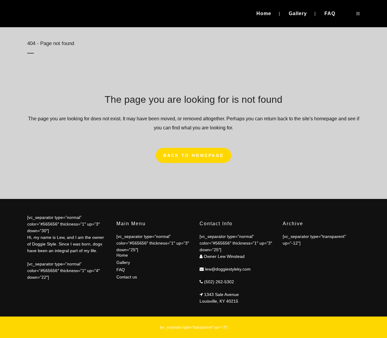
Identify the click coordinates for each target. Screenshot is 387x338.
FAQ (120, 270)
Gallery (123, 262)
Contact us (126, 277)
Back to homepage (193, 155)
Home (122, 255)
